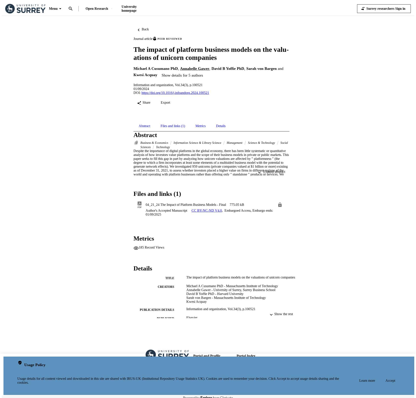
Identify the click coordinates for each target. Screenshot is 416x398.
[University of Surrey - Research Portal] (25, 9)
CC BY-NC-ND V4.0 (207, 210)
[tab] (144, 126)
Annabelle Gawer (194, 68)
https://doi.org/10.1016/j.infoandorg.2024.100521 (175, 93)
